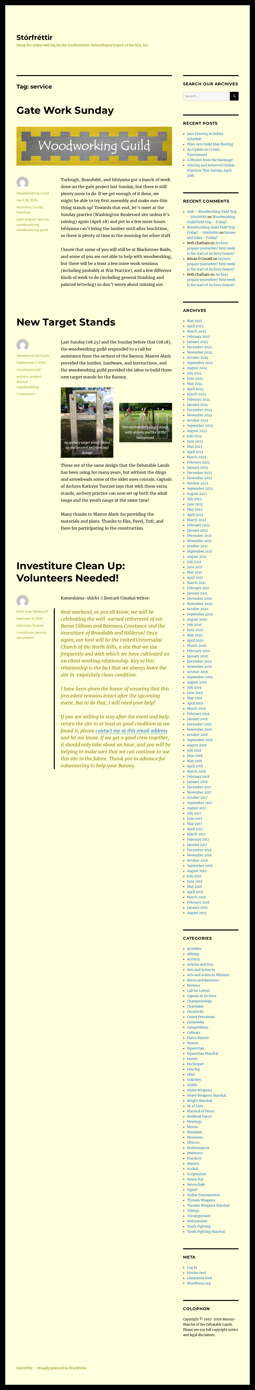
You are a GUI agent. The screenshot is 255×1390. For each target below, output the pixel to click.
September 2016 (200, 866)
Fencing (193, 1069)
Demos (192, 1043)
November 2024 (199, 352)
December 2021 (199, 536)
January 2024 (197, 405)
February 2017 (198, 839)
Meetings (194, 1122)
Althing (193, 954)
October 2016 (197, 860)
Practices (23, 212)
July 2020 (194, 625)
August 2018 (196, 745)
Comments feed (199, 1278)
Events (38, 625)
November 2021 (199, 541)
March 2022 (196, 520)
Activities (23, 207)
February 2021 (198, 588)
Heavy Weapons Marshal (206, 1095)
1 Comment (25, 394)
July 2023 (194, 436)
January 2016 (197, 908)
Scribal (192, 1169)
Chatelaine (195, 1006)
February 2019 (198, 714)
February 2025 (198, 337)
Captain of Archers (201, 996)
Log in (192, 1268)
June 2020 (195, 630)
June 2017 (194, 818)
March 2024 (196, 394)
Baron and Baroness (203, 980)
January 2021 (197, 593)
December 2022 (199, 473)
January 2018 (197, 782)
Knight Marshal (199, 1101)
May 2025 (194, 321)
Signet (192, 1190)
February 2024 (198, 399)
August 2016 (197, 871)
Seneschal (195, 1179)
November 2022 (199, 478)
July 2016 (194, 876)
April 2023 (195, 452)
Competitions (197, 1027)
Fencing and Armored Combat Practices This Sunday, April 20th (211, 170)
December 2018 (199, 724)
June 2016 (195, 881)
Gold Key (194, 1080)
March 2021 (196, 583)
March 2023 (196, 457)
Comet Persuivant (201, 1017)
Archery (193, 959)
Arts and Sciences (201, 970)
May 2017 (194, 824)
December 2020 (199, 598)
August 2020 (197, 619)
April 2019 (195, 703)
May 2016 (194, 887)
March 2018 (196, 771)
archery (22, 376)
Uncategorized (28, 369)
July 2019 (194, 688)
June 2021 (194, 567)
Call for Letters (198, 991)
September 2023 (200, 426)
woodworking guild (32, 230)
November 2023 (199, 415)
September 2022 (200, 488)
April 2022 (195, 515)
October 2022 (197, 483)
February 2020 (198, 651)
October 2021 (197, 546)
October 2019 (197, 672)
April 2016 (195, 892)
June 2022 (195, 504)
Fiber (191, 1074)
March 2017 (196, 834)
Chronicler (195, 1012)
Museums (195, 1137)
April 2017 (195, 829)
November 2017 (199, 792)
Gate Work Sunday (65, 110)
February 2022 (198, 525)
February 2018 (198, 777)
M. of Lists (195, 1106)
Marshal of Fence (200, 1111)
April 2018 (195, 766)
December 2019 (199, 661)
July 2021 (194, 562)
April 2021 (195, 578)
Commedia (195, 1022)
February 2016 (198, 902)
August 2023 (197, 431)
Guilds (38, 207)
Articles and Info (200, 964)
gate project (26, 219)
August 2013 (196, 913)
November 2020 (199, 604)
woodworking (27, 225)
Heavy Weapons (199, 1090)
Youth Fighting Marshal (206, 1232)
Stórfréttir (34, 37)
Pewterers (195, 1153)
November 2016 (199, 855)
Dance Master (198, 1038)
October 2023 (197, 420)
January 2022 (197, 530)
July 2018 (194, 750)
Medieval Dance (199, 1116)
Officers (193, 1143)
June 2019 (195, 693)
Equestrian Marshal (202, 1053)
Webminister (197, 1221)
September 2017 (199, 803)
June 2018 (194, 756)
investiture (25, 632)
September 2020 (200, 614)
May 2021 (194, 572)
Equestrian (195, 1048)
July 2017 (194, 813)
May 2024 (194, 384)
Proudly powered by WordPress (61, 1368)
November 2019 (199, 667)
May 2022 (194, 509)
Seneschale (196, 1184)
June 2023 (195, 441)
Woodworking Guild (32, 193)
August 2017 (196, 808)
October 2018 (197, 735)
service (43, 219)
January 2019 (197, 719)
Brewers (193, 985)
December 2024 (199, 347)
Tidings (193, 1211)
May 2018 (194, 761)
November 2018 (199, 729)
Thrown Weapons (201, 1200)
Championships (199, 1001)
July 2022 (194, 499)
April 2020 (195, 640)
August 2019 (197, 682)
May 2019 (194, 698)
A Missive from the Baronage (210, 160)
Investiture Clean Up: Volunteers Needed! (70, 572)
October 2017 (197, 798)
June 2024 (195, 378)
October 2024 (197, 357)
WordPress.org (199, 1283)
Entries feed (196, 1273)
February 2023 (198, 462)
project (36, 376)
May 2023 (194, 447)
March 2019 (196, 708)
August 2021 (196, 557)
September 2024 (200, 363)
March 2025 (196, 331)
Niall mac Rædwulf (32, 611)
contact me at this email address (131, 731)
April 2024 (195, 389)
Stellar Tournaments (203, 1195)
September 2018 (199, 740)
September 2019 (200, 677)
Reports (193, 1163)
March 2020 (196, 646)
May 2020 (194, 635)
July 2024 (194, 373)
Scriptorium (196, 1174)
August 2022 (197, 494)
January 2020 (197, 656)
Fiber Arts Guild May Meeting (210, 144)
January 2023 (197, 467)
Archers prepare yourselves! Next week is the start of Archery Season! (211, 248)
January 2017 (197, 845)
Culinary (193, 1033)
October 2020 (197, 609)
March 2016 (196, 897)
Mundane (194, 1132)
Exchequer (195, 1064)
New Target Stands (65, 322)
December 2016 (199, 850)
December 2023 (199, 410)
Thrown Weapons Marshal (208, 1205)
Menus (192, 1127)
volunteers (25, 638)
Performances (198, 1148)
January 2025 (197, 342)
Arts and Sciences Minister (208, 975)
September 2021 (199, 551)
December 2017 (199, 787)
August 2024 (197, 368)
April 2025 (195, 326)
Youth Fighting (199, 1226)
